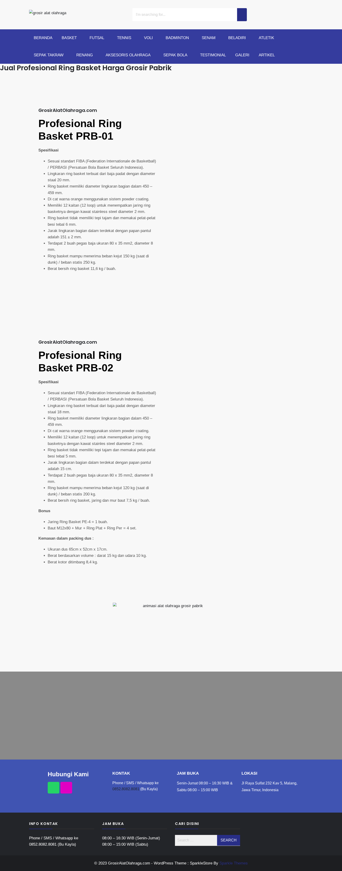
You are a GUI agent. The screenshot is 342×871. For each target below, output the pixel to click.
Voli (148, 38)
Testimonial (213, 55)
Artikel (267, 55)
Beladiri (237, 38)
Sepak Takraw (49, 55)
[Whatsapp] (53, 788)
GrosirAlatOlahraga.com (67, 110)
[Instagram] (66, 788)
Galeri (242, 55)
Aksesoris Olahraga (128, 55)
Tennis (124, 38)
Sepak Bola (175, 55)
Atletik (266, 38)
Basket (69, 38)
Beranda (43, 38)
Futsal (97, 38)
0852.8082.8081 (125, 789)
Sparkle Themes (233, 863)
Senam (208, 38)
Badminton (177, 38)
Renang (84, 55)
